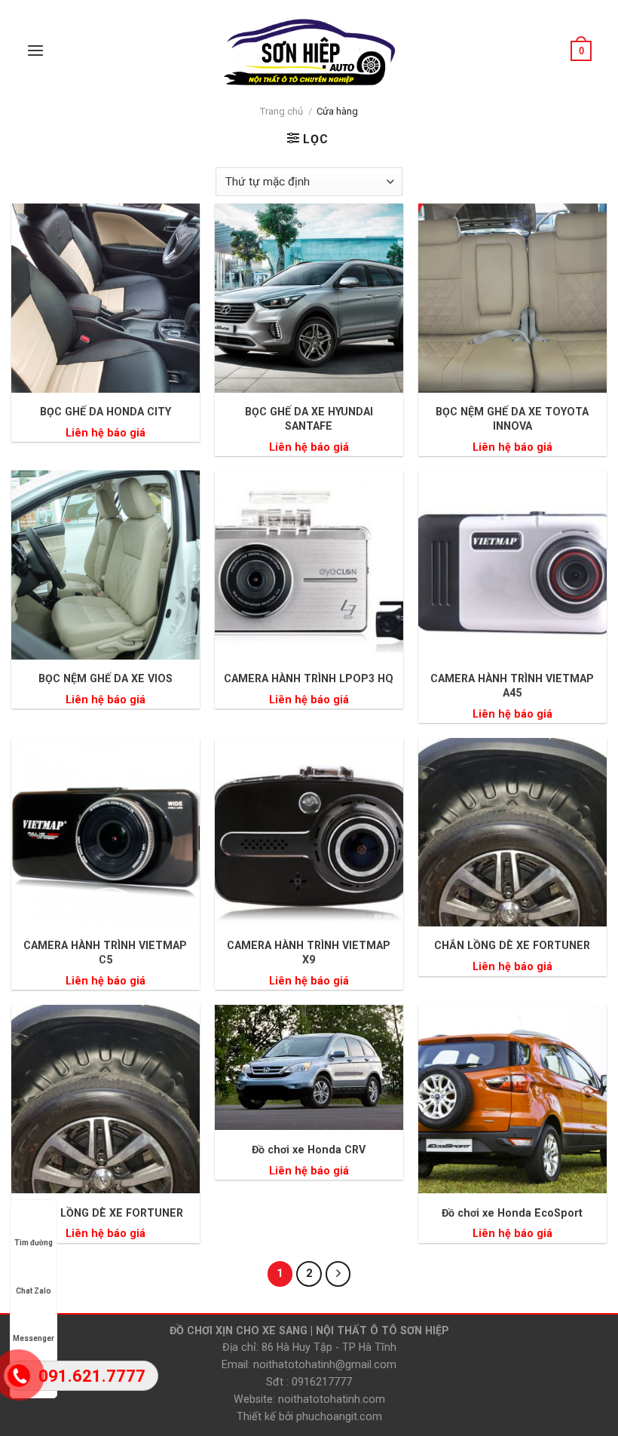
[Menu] (35, 51)
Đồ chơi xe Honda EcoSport (512, 1213)
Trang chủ (281, 111)
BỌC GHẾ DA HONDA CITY (105, 412)
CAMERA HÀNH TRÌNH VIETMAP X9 (308, 952)
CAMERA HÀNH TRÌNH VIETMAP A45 (512, 685)
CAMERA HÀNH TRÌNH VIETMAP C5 (105, 952)
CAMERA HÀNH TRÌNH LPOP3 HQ (308, 678)
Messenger (33, 1338)
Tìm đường (33, 1243)
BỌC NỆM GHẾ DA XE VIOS (105, 678)
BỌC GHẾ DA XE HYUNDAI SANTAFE (309, 419)
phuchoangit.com (339, 1416)
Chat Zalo (33, 1291)
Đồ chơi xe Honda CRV (309, 1150)
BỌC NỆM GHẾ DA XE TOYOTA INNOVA (512, 419)
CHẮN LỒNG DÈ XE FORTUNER (512, 945)
